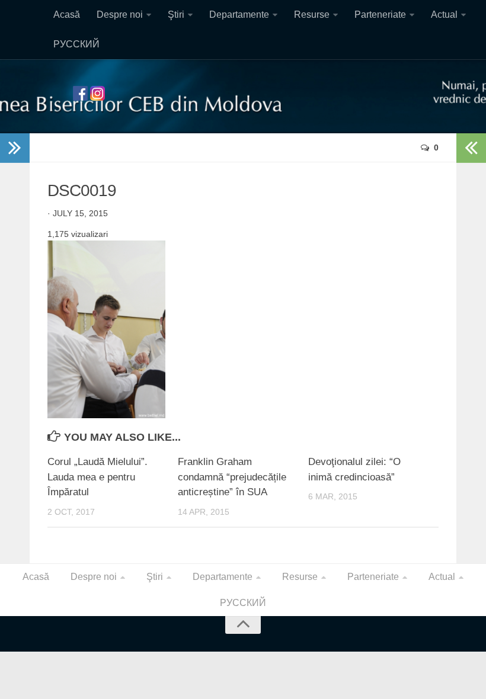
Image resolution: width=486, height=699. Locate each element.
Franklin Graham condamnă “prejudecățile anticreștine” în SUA (232, 477)
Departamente (239, 14)
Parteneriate (380, 14)
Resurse (312, 14)
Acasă (66, 14)
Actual (444, 14)
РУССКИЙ (76, 44)
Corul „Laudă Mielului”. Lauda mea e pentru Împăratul (97, 477)
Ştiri (176, 14)
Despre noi (120, 14)
